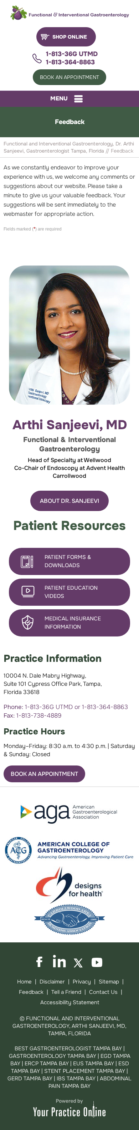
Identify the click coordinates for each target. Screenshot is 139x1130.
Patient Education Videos (71, 592)
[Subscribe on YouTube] (97, 961)
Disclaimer (52, 981)
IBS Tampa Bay (76, 1078)
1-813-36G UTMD (72, 54)
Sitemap (109, 981)
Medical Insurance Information (73, 622)
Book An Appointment (69, 77)
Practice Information (53, 658)
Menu (59, 98)
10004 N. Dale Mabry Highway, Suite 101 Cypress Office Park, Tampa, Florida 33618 (53, 684)
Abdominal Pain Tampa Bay (90, 1082)
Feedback (31, 992)
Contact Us (103, 992)
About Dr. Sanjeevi (69, 501)
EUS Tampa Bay (93, 1063)
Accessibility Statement (69, 1002)
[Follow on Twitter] (79, 961)
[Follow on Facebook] (42, 961)
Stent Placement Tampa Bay (84, 1071)
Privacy (82, 981)
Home (24, 981)
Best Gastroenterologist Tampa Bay (68, 1048)
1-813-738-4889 (39, 715)
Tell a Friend (66, 992)
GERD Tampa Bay (29, 1078)
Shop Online (69, 37)
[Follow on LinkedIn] (60, 961)
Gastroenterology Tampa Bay (52, 1056)
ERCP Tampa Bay (47, 1063)
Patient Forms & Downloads (68, 561)
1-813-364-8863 (70, 62)
